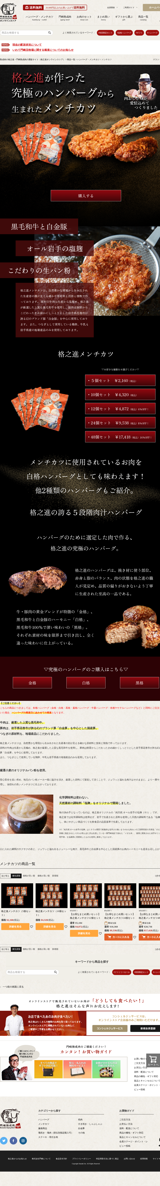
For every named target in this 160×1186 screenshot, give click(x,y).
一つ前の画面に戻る (13, 987)
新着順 (55, 876)
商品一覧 (143, 18)
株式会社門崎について (41, 1159)
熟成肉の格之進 (7, 59)
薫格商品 (42, 1128)
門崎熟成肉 (65, 18)
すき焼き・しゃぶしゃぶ (90, 1124)
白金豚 (81, 1128)
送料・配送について (129, 1128)
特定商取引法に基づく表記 (107, 1159)
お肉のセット (84, 18)
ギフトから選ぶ (124, 18)
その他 (81, 1133)
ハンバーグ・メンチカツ (39, 18)
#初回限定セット (105, 33)
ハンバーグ (43, 1119)
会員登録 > (112, 7)
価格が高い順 (44, 876)
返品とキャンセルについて (132, 1137)
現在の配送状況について (27, 44)
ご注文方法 (124, 1119)
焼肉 (80, 1119)
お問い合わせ (129, 1159)
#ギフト (139, 33)
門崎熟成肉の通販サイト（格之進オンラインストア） (40, 59)
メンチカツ (43, 1124)
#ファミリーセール (122, 972)
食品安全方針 (61, 1159)
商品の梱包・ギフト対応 (131, 1133)
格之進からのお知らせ (17, 1159)
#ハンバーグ (152, 33)
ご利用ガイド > (130, 7)
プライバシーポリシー (81, 1159)
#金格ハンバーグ (124, 33)
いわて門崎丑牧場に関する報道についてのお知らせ (43, 49)
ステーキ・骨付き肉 (48, 1137)
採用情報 (144, 1159)
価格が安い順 (29, 876)
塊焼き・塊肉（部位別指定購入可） (55, 1133)
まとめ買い (103, 18)
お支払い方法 (125, 1124)
